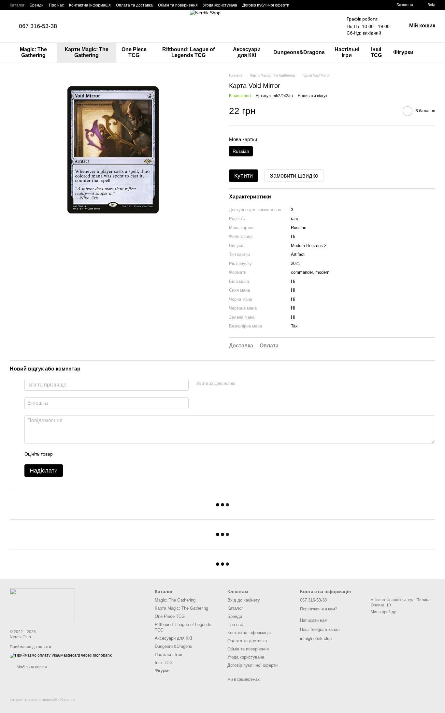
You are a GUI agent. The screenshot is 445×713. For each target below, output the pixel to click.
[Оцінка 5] (105, 454)
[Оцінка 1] (63, 454)
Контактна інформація (90, 5)
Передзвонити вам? (318, 609)
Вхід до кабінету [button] (243, 600)
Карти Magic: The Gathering (86, 52)
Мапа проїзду (383, 612)
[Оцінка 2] (74, 454)
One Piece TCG (134, 52)
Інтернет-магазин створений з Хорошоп (42, 700)
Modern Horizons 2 (308, 245)
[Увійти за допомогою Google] (242, 384)
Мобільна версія (31, 667)
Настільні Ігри (347, 52)
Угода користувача (220, 5)
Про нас (56, 5)
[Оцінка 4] (95, 454)
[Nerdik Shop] (42, 604)
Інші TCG (376, 52)
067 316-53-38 (38, 26)
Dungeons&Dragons (299, 52)
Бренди (37, 5)
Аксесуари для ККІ (247, 52)
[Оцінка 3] (84, 454)
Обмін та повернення (178, 5)
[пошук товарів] (430, 52)
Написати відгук (312, 96)
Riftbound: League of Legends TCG (188, 52)
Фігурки (403, 52)
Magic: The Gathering (33, 52)
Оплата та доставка (134, 5)
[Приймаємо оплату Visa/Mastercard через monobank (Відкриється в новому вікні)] (61, 655)
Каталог (17, 5)
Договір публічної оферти (265, 5)
